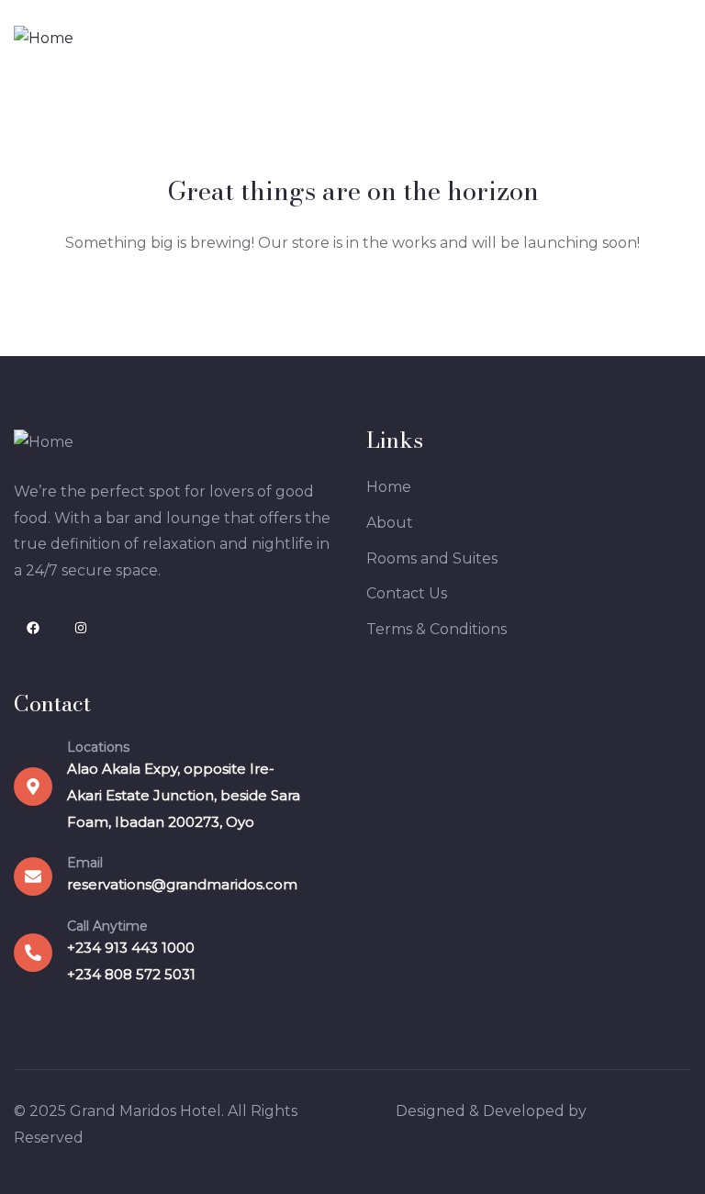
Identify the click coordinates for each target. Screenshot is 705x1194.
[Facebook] (33, 627)
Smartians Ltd (640, 1111)
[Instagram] (81, 627)
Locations (98, 747)
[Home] (43, 39)
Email (85, 862)
